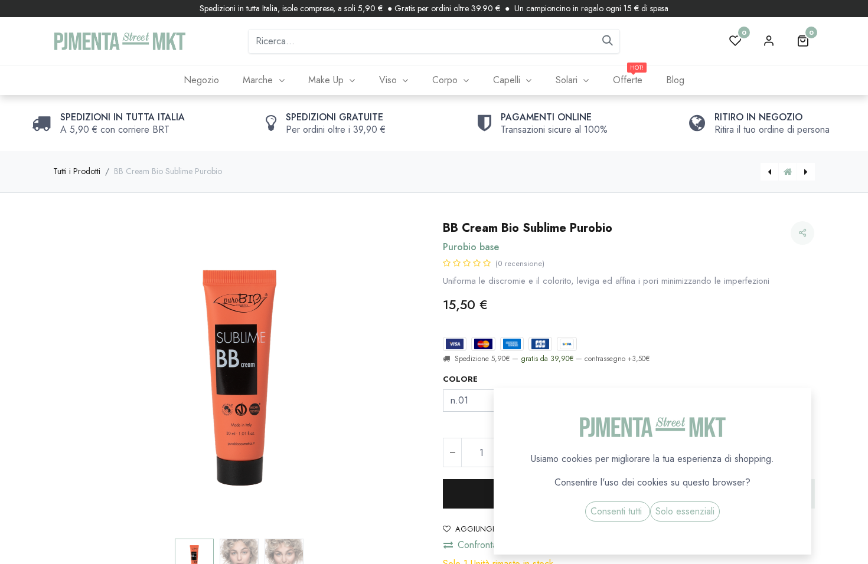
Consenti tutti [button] (617, 511)
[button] (81, 377)
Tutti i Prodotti (76, 171)
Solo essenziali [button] (684, 511)
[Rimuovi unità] (452, 452)
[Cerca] (607, 41)
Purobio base (471, 247)
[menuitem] (201, 80)
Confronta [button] (477, 545)
